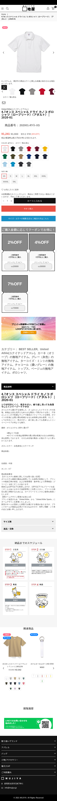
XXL (35, 176)
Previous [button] (3, 53)
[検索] (7, 8)
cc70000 (15, 308)
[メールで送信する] (3, 102)
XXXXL (5, 182)
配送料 (8, 138)
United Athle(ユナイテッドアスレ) (14, 109)
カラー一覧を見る (9, 97)
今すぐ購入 (28, 209)
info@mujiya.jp (11, 788)
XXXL (44, 176)
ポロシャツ (19, 372)
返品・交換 (8, 528)
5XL (14, 182)
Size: (4, 171)
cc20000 (15, 266)
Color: (15, 143)
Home (3, 14)
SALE (5, 27)
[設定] (48, 8)
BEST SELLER (28, 349)
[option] (28, 53)
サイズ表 (7, 521)
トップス (23, 368)
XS (4, 176)
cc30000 (42, 266)
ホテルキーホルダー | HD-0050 (15, 664)
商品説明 (7, 386)
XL (29, 176)
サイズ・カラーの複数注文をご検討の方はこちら (28, 219)
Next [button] (53, 53)
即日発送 (7, 634)
